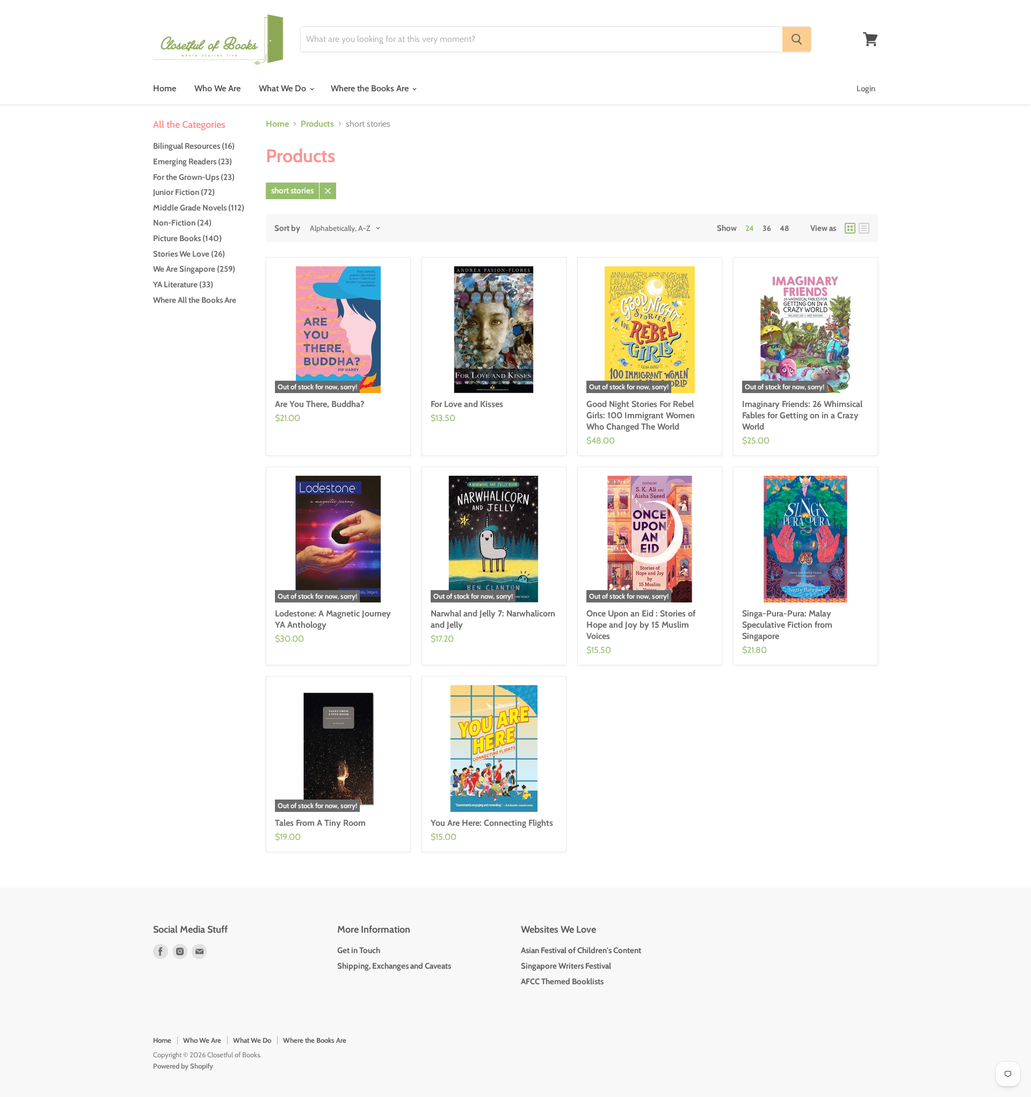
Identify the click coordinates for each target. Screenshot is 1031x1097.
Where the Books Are (371, 88)
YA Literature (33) (183, 284)
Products (317, 124)
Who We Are (217, 88)
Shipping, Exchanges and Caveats (394, 966)
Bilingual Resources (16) (194, 146)
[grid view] (850, 228)
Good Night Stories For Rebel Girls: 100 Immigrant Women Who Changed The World (640, 415)
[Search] (796, 39)
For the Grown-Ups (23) (194, 177)
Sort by (287, 228)
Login (865, 88)
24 (749, 228)
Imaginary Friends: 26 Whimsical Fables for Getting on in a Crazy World (802, 415)
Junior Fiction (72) (184, 192)
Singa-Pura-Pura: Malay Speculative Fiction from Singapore (787, 624)
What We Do (283, 88)
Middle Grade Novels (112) (198, 208)
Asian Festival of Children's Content (581, 950)
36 (767, 228)
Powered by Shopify (183, 1066)
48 (784, 228)
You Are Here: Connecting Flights (492, 823)
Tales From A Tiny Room (320, 823)
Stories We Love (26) (189, 254)
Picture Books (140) (187, 238)
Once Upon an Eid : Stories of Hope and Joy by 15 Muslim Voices (640, 624)
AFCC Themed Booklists (562, 981)
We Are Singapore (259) (194, 269)
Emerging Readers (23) (192, 161)
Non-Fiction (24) (182, 223)
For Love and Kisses (467, 404)
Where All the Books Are (194, 300)
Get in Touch (358, 950)
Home (164, 88)
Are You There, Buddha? (319, 404)
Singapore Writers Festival (566, 966)
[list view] (864, 228)
